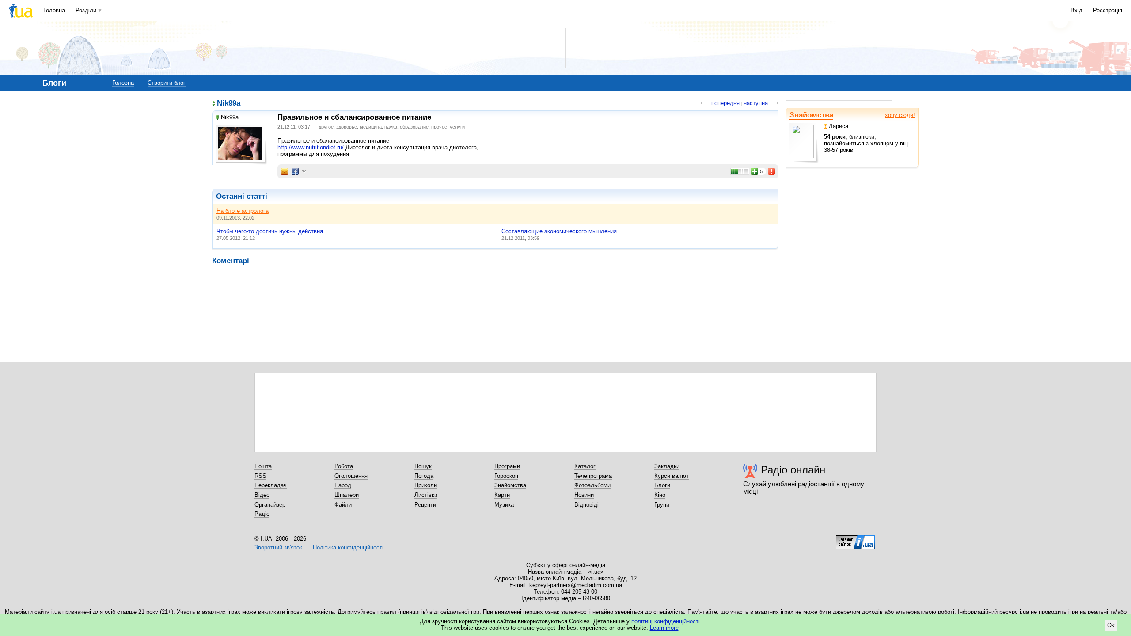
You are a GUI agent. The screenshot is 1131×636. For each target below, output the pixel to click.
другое (326, 126)
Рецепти (425, 504)
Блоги (662, 485)
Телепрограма (593, 476)
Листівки (425, 495)
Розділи (86, 10)
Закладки (666, 466)
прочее (439, 126)
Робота (343, 466)
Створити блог (167, 83)
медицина (371, 126)
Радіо (261, 514)
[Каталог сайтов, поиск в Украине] (855, 538)
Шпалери (346, 495)
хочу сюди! (900, 115)
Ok (1111, 625)
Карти (502, 495)
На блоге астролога (242, 211)
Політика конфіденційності (348, 547)
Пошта (263, 466)
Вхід (1076, 10)
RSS (260, 476)
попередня (725, 103)
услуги (457, 126)
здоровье (346, 126)
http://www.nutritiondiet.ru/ (310, 147)
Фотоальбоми (592, 485)
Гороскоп (506, 476)
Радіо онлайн (793, 470)
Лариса (838, 126)
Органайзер (269, 504)
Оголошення (351, 476)
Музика (504, 504)
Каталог (585, 466)
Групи (661, 504)
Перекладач (270, 485)
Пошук (423, 466)
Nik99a (228, 103)
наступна (756, 103)
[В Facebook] (295, 171)
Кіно (659, 495)
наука (390, 126)
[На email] (284, 171)
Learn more (664, 628)
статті (257, 196)
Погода (423, 476)
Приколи (425, 485)
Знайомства (811, 115)
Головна (54, 10)
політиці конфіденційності (665, 621)
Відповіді (586, 504)
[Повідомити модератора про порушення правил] (772, 171)
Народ (342, 485)
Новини (584, 495)
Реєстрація (1107, 10)
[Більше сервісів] (304, 172)
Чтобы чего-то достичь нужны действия (269, 231)
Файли (343, 504)
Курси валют (671, 476)
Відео (261, 495)
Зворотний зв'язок (278, 547)
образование (414, 126)
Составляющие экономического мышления (559, 231)
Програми (507, 466)
